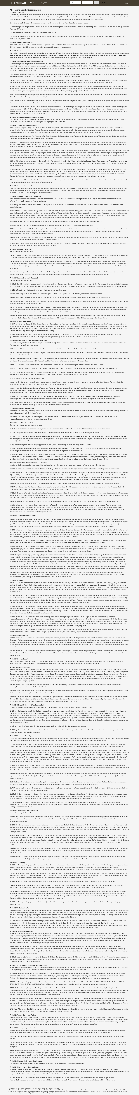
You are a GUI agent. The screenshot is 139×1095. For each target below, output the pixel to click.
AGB (47, 1088)
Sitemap (27, 1088)
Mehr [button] (127, 3)
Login (96, 3)
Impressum (56, 1088)
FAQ (36, 1088)
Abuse (22, 1088)
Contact (51, 1088)
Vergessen (102, 2)
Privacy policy (41, 1088)
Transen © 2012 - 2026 (14, 1088)
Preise (32, 1088)
